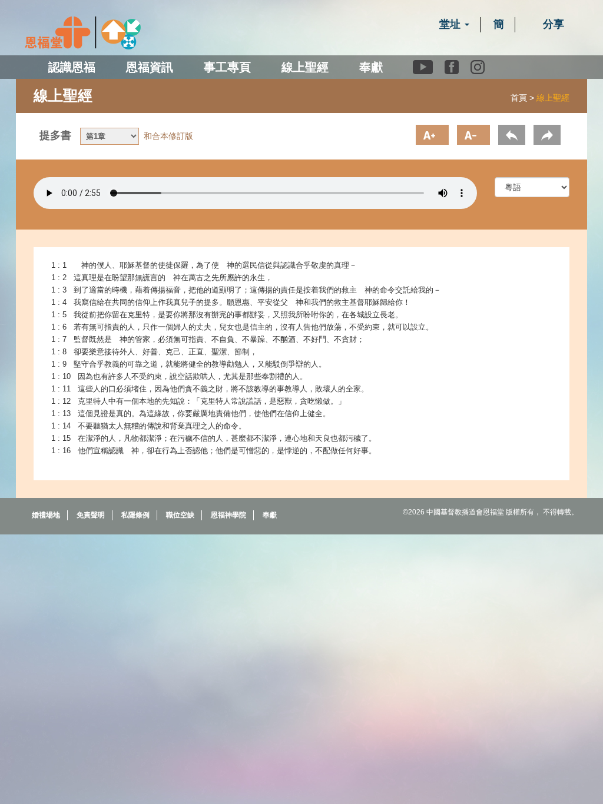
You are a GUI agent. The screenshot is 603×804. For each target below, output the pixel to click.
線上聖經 (305, 67)
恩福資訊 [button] (149, 67)
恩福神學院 (228, 515)
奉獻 (371, 67)
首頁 (519, 97)
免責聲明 (91, 515)
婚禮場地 (46, 515)
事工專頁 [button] (227, 67)
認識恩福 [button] (71, 67)
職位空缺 (180, 515)
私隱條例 (135, 515)
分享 (552, 24)
